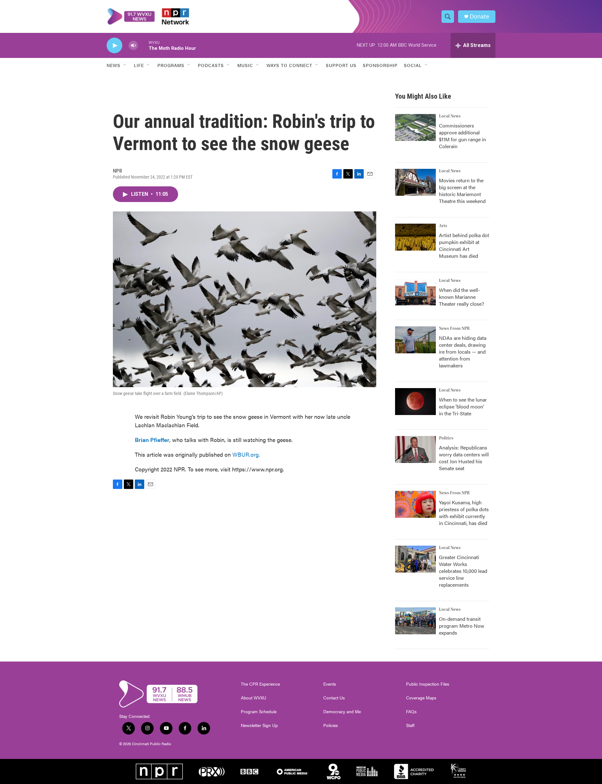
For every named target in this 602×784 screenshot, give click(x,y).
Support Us (341, 65)
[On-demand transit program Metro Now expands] (415, 620)
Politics (446, 438)
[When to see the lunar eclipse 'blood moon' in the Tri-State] (415, 401)
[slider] (143, 45)
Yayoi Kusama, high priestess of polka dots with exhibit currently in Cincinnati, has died (464, 513)
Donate (479, 16)
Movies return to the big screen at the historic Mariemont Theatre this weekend (462, 191)
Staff (410, 725)
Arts (443, 225)
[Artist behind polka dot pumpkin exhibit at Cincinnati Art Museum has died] (415, 237)
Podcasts (211, 65)
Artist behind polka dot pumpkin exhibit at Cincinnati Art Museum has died (464, 245)
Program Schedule (259, 711)
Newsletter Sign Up (259, 725)
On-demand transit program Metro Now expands (461, 625)
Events (329, 684)
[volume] (133, 46)
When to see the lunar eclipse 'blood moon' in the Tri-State (463, 406)
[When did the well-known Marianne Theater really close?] (415, 291)
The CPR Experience (260, 684)
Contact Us (334, 697)
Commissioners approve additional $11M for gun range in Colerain (462, 136)
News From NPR (454, 328)
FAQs (411, 711)
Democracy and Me (342, 711)
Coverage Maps (421, 697)
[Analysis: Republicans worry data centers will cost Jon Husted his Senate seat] (415, 449)
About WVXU (253, 697)
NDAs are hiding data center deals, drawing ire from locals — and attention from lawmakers (462, 351)
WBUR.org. (246, 454)
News (113, 65)
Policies (330, 725)
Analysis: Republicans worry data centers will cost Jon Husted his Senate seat (464, 458)
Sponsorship (380, 65)
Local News (450, 116)
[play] (114, 45)
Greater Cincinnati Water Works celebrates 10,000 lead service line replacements (463, 570)
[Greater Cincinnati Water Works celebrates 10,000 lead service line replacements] (415, 559)
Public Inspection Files (427, 684)
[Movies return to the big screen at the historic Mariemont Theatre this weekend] (415, 182)
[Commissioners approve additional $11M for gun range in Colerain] (415, 127)
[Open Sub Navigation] (125, 65)
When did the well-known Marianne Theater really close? (461, 296)
